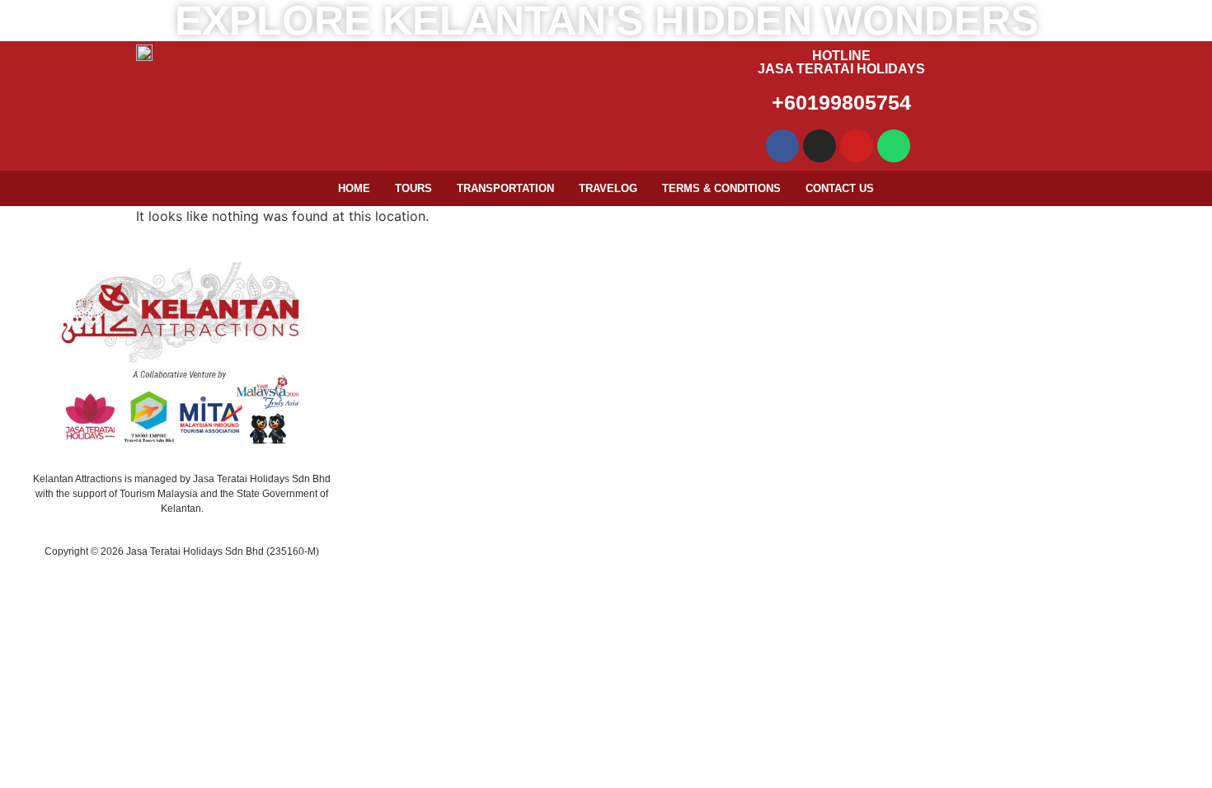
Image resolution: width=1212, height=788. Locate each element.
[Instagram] (819, 145)
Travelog (608, 188)
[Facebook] (782, 145)
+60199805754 (841, 102)
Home (354, 188)
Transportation (505, 188)
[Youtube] (856, 145)
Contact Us (840, 188)
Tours (413, 188)
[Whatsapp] (893, 145)
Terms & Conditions (721, 188)
